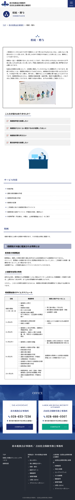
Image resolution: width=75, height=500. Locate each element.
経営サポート (34, 470)
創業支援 (6, 463)
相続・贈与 (33, 467)
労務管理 (58, 466)
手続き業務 (58, 469)
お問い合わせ (34, 480)
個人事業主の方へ (35, 463)
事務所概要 (33, 476)
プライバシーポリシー (37, 483)
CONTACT (20, 427)
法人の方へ (33, 460)
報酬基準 (33, 473)
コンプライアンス (60, 472)
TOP (4, 454)
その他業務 (58, 475)
